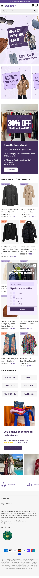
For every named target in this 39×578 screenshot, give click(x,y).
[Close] (0, 577)
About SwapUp (6, 498)
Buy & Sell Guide (7, 504)
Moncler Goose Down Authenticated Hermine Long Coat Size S (28, 249)
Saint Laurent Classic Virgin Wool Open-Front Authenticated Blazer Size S (10, 250)
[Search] (35, 11)
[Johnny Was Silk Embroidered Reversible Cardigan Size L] (29, 344)
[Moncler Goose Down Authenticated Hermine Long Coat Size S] (29, 232)
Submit (22, 309)
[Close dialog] (34, 265)
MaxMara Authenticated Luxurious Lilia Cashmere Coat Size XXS (28, 212)
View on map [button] (11, 169)
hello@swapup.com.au (8, 523)
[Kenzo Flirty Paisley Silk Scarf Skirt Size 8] (10, 344)
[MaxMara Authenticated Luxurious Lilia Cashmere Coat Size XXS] (29, 195)
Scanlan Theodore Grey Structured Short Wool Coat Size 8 (9, 212)
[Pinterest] (9, 527)
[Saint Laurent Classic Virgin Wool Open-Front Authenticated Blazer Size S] (10, 232)
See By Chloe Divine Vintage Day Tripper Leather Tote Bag (8, 323)
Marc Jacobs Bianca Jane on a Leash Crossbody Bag (29, 323)
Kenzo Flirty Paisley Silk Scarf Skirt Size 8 (9, 360)
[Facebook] (2, 527)
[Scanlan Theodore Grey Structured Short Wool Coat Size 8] (10, 195)
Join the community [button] (13, 448)
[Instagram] (6, 527)
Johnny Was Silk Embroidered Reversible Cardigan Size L (28, 361)
